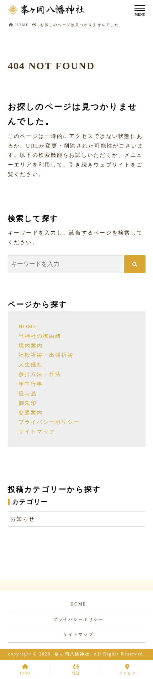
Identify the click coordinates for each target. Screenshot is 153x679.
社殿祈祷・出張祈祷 (46, 355)
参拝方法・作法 (40, 374)
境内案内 (31, 346)
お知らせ (22, 519)
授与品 (28, 393)
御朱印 (28, 403)
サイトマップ (37, 431)
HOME (28, 326)
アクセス (127, 673)
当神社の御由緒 (40, 336)
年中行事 (31, 384)
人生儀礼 (31, 364)
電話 (76, 673)
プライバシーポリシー (49, 422)
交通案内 (31, 413)
